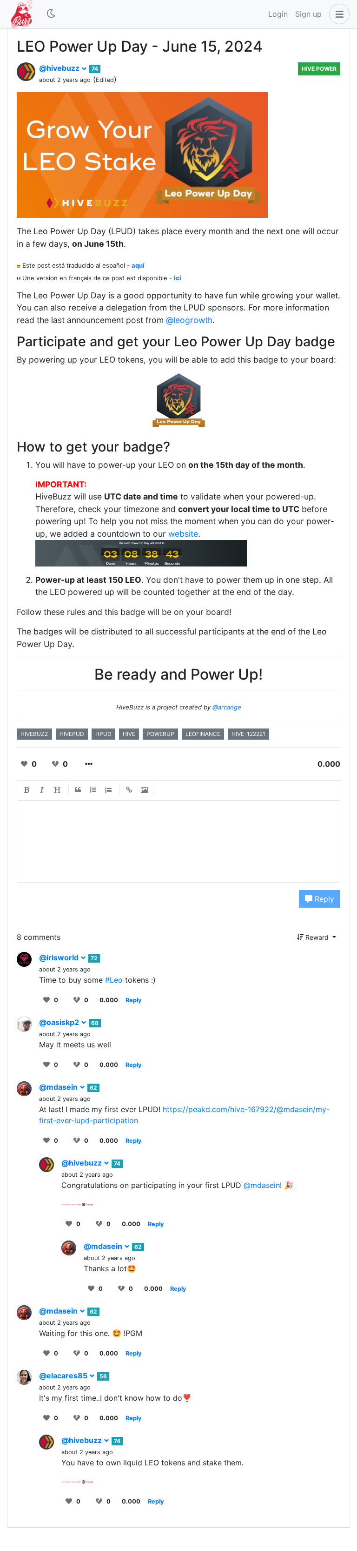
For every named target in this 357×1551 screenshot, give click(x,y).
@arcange (226, 707)
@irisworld (59, 957)
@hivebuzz (60, 68)
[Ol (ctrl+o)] (93, 790)
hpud (103, 733)
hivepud (72, 733)
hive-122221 (248, 733)
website (183, 534)
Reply (323, 899)
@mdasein (59, 1087)
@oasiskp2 (60, 1022)
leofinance (202, 733)
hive (129, 733)
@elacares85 (64, 1375)
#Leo (114, 980)
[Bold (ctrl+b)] (26, 790)
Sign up (308, 14)
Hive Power (319, 68)
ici (177, 278)
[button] (337, 14)
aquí (138, 265)
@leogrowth (189, 320)
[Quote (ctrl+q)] (78, 790)
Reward (317, 937)
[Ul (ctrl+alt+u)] (108, 790)
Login (278, 14)
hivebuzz (34, 733)
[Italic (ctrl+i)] (42, 790)
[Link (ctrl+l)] (129, 790)
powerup (160, 733)
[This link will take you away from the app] (77, 1203)
